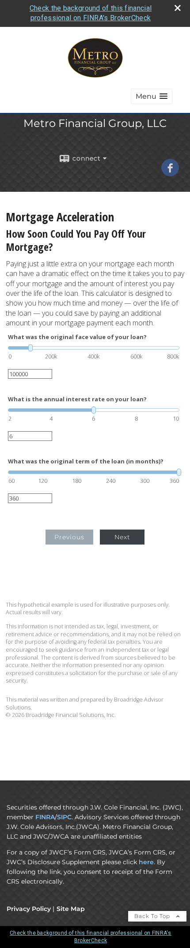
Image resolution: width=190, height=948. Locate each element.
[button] (151, 96)
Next (122, 537)
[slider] (93, 348)
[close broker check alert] (177, 7)
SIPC (64, 817)
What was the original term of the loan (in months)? (85, 461)
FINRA (45, 817)
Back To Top (153, 916)
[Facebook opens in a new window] (170, 173)
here (146, 862)
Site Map (71, 909)
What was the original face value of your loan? (77, 337)
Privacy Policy (29, 909)
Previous (69, 537)
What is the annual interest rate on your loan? (77, 399)
